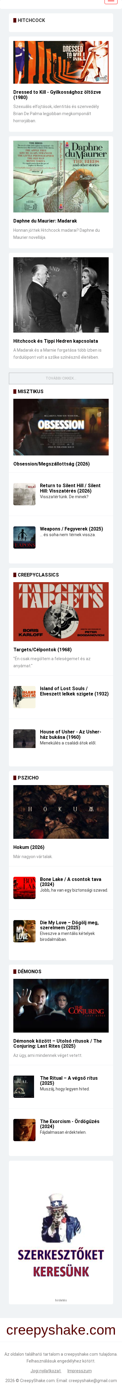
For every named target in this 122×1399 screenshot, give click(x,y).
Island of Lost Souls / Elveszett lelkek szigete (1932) (74, 691)
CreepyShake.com (37, 1380)
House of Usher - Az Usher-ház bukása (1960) (70, 734)
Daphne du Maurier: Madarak (45, 221)
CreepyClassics (38, 575)
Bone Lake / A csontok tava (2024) (70, 881)
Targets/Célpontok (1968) (42, 649)
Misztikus (31, 391)
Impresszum (80, 1370)
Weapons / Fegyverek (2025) (71, 529)
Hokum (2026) (28, 847)
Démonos (29, 971)
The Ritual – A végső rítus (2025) (69, 1080)
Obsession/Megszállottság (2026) (51, 464)
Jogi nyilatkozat (46, 1370)
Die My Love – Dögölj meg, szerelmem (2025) (69, 925)
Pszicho (28, 778)
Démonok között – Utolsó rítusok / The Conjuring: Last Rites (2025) (57, 1043)
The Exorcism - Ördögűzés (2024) (69, 1124)
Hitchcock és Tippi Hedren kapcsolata (55, 341)
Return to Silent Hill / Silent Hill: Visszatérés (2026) (70, 488)
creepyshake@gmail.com (93, 1380)
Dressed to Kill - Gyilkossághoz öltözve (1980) (57, 94)
